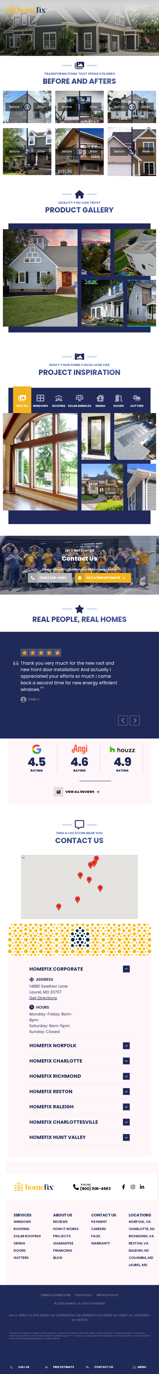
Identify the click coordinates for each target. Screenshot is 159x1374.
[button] (94, 863)
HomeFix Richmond (55, 1076)
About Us (62, 1215)
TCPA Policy (83, 1295)
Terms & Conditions (55, 1295)
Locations (140, 1215)
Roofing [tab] (58, 406)
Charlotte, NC (142, 1228)
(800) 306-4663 (53, 578)
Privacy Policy (108, 1295)
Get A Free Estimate (103, 578)
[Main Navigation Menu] (149, 10)
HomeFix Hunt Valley (57, 1137)
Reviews (60, 1221)
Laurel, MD (138, 1264)
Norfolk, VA (140, 1221)
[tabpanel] (79, 278)
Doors (20, 1250)
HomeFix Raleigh (51, 1106)
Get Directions (43, 998)
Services (22, 1215)
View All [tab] (22, 406)
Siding (19, 1243)
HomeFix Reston (51, 1091)
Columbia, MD (141, 1257)
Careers (98, 1228)
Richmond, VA (141, 1236)
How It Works (66, 1228)
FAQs (95, 1236)
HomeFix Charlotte (55, 1061)
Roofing (21, 1228)
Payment (99, 1221)
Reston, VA (139, 1243)
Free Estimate (63, 1367)
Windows (22, 1221)
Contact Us (103, 1215)
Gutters (21, 1257)
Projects (62, 1236)
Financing (62, 1250)
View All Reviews (79, 792)
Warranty (100, 1243)
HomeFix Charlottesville (63, 1122)
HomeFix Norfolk (52, 1045)
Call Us (23, 1367)
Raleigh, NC (139, 1250)
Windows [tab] (40, 406)
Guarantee (63, 1243)
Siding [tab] (100, 406)
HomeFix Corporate (56, 969)
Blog (57, 1257)
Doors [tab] (118, 406)
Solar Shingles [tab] (79, 406)
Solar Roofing (27, 1236)
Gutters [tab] (136, 406)
